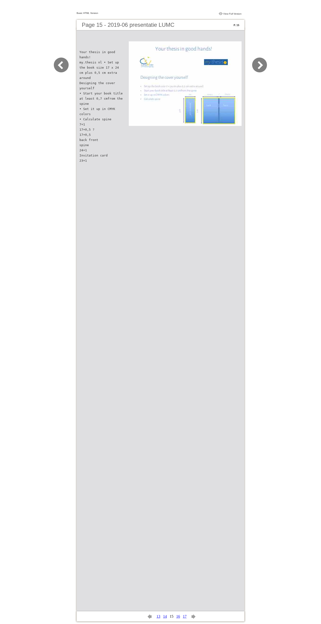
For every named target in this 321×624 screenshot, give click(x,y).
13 (158, 616)
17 (185, 616)
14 (165, 616)
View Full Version (232, 13)
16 (178, 616)
